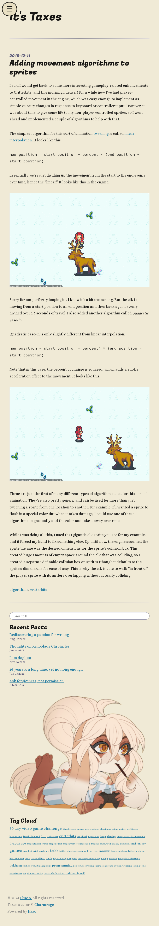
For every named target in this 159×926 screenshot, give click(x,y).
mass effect (38, 858)
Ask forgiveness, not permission (37, 681)
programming (62, 865)
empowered (105, 844)
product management (41, 866)
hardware (44, 851)
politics (26, 866)
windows (31, 873)
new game (72, 858)
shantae (98, 866)
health (54, 850)
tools (143, 865)
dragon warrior (70, 844)
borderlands (16, 836)
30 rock (66, 829)
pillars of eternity (131, 858)
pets (120, 858)
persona (113, 858)
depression (93, 836)
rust (82, 866)
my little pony (59, 858)
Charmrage (44, 905)
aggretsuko (90, 829)
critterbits (38, 589)
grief (35, 851)
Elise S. (26, 898)
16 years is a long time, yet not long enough (46, 669)
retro (76, 865)
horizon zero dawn (77, 851)
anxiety (122, 829)
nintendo (82, 858)
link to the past (17, 858)
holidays (63, 851)
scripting (89, 865)
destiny (111, 836)
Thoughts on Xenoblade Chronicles (40, 646)
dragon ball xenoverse (37, 844)
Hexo (32, 911)
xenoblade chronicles (54, 873)
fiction (126, 844)
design (103, 836)
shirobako (108, 866)
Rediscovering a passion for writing (39, 635)
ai (98, 829)
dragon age (18, 843)
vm (24, 873)
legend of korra (129, 851)
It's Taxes (36, 17)
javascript (105, 850)
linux (27, 858)
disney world (123, 836)
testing (136, 866)
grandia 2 (27, 851)
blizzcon (134, 829)
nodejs (104, 858)
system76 (119, 866)
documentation (137, 836)
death (84, 836)
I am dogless (20, 658)
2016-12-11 (20, 56)
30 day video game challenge (36, 828)
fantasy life (117, 844)
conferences (52, 836)
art (128, 829)
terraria (128, 866)
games (16, 850)
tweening (101, 133)
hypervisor (92, 851)
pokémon (16, 865)
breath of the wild (31, 836)
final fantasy (138, 843)
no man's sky (93, 858)
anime (115, 829)
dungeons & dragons (88, 844)
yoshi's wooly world (75, 873)
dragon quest (55, 844)
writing (39, 873)
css (79, 836)
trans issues (16, 873)
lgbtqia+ (142, 851)
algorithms (19, 589)
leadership (116, 851)
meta (49, 858)
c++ (43, 836)
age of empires (77, 829)
